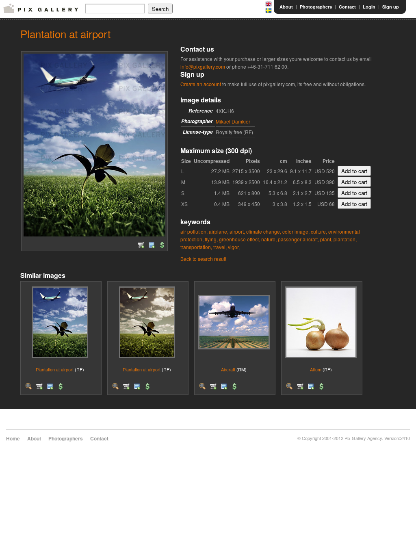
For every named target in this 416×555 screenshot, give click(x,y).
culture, (319, 231)
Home (13, 438)
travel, (220, 246)
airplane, (218, 231)
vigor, (234, 246)
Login (369, 7)
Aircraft (228, 369)
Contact (347, 7)
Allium (315, 369)
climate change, (263, 231)
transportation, (196, 246)
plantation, (345, 239)
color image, (296, 231)
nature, (269, 239)
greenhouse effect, (239, 239)
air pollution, (194, 231)
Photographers (316, 7)
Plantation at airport (55, 369)
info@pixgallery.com (202, 66)
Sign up (390, 7)
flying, (211, 239)
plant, (326, 239)
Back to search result (203, 258)
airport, (237, 231)
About (286, 7)
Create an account (200, 83)
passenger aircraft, (298, 239)
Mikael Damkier (233, 121)
